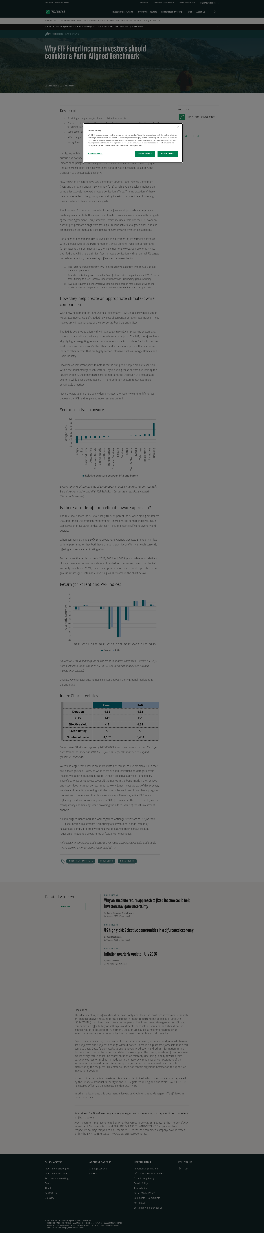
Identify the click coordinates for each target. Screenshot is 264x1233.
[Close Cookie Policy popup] (178, 127)
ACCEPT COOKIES (168, 154)
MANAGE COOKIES (95, 154)
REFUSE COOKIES (145, 154)
